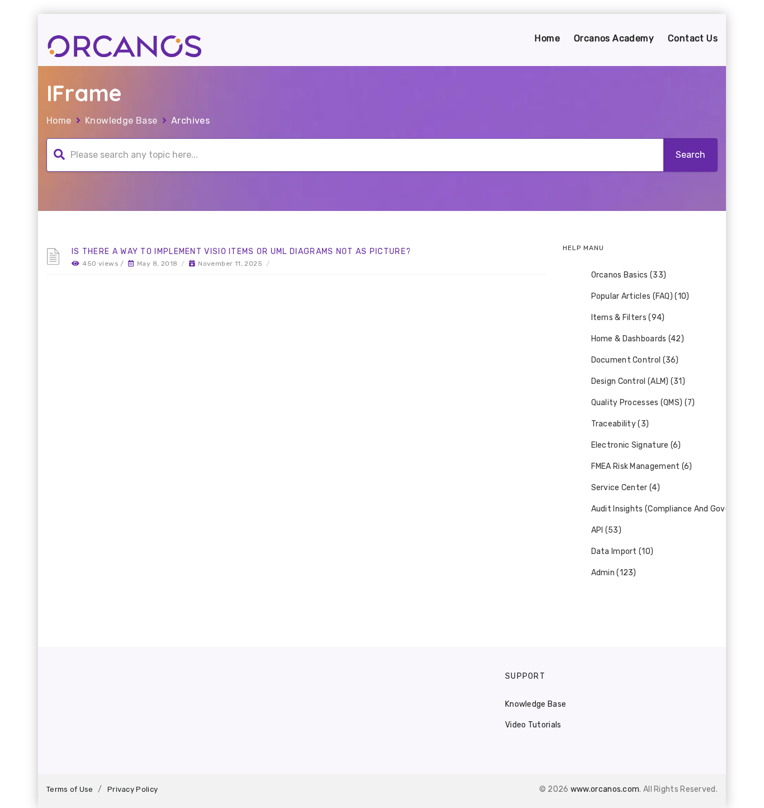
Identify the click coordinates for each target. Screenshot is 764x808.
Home (547, 38)
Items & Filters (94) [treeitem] (628, 317)
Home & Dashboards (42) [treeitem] (638, 339)
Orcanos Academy (614, 38)
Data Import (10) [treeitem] (622, 551)
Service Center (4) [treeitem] (625, 487)
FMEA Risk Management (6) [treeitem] (641, 466)
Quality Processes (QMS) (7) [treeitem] (643, 402)
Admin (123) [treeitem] (613, 572)
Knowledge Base (121, 120)
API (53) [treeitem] (606, 530)
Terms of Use (69, 789)
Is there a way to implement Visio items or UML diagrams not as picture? (241, 251)
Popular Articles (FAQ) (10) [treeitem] (640, 296)
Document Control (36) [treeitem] (635, 360)
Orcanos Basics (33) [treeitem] (629, 275)
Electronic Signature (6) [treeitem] (636, 445)
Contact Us (693, 38)
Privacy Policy (132, 789)
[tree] (640, 424)
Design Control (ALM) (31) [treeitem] (638, 381)
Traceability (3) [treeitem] (620, 424)
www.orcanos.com (605, 789)
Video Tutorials (533, 725)
